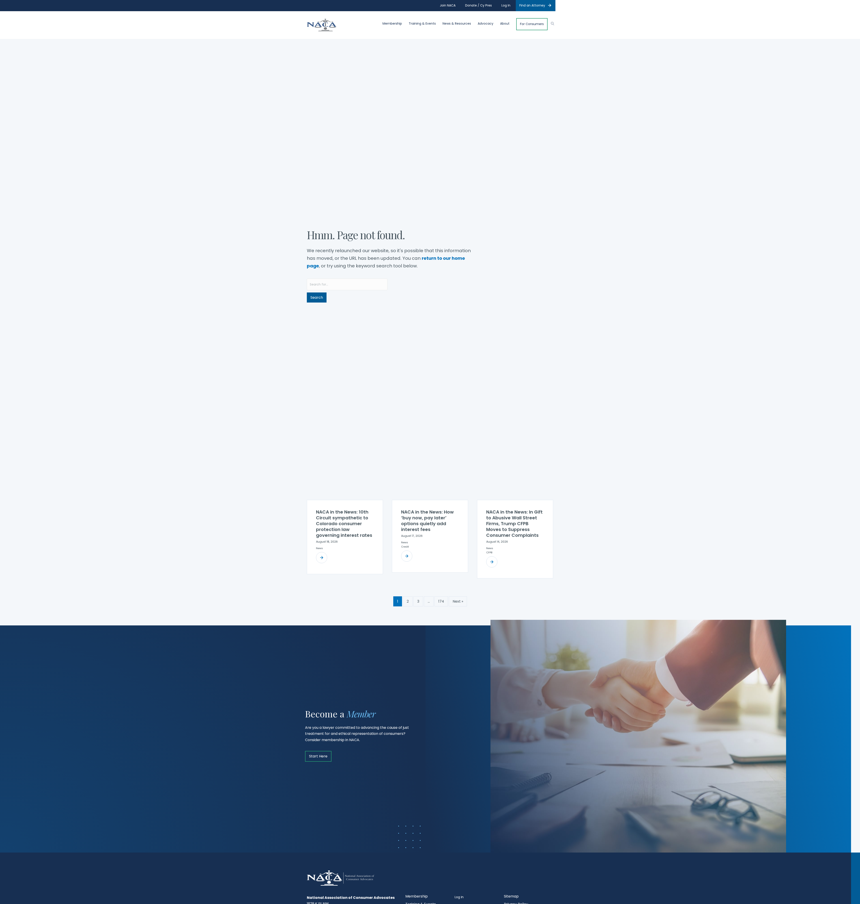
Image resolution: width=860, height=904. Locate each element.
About (505, 23)
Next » (458, 601)
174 (441, 601)
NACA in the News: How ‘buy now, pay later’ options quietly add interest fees (427, 521)
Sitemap (511, 897)
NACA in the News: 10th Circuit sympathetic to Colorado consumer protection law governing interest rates (344, 523)
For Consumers (532, 24)
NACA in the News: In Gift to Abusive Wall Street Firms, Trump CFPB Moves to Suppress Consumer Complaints (514, 523)
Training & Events (422, 23)
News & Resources (457, 23)
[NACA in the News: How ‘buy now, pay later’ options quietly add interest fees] (406, 556)
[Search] (550, 23)
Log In (459, 897)
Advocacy (485, 23)
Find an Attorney (532, 5)
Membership (392, 23)
